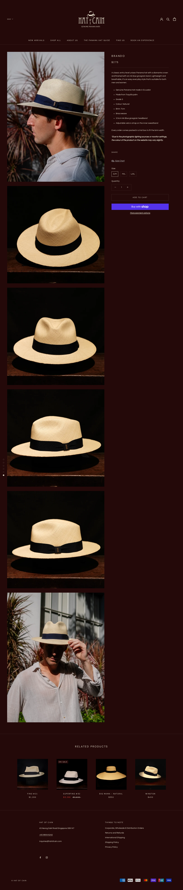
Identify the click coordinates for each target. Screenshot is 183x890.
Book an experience (142, 40)
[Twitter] (124, 151)
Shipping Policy (112, 842)
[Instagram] (47, 857)
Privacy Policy (111, 847)
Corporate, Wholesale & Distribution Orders (124, 828)
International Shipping (115, 838)
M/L (123, 174)
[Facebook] (120, 151)
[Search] (168, 19)
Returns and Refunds (114, 833)
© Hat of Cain (19, 881)
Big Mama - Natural (111, 794)
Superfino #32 (71, 794)
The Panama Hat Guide (97, 40)
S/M (115, 174)
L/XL (133, 174)
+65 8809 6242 (46, 835)
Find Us (120, 40)
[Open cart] (174, 19)
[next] (174, 775)
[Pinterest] (128, 151)
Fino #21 (32, 794)
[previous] (9, 775)
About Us (72, 40)
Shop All (55, 40)
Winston (150, 794)
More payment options (140, 213)
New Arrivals (36, 40)
